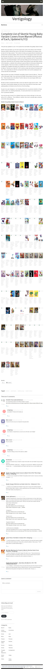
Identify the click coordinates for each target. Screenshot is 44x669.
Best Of (2, 627)
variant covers (29, 391)
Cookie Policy (23, 666)
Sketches (10, 645)
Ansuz (2, 43)
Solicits (2, 647)
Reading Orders (3, 642)
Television (11, 647)
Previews (10, 639)
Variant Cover (7, 31)
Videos (2, 659)
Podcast (2, 639)
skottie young (21, 391)
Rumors (2, 645)
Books (10, 627)
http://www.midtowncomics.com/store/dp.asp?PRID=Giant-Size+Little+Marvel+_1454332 (24, 531)
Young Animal (10, 659)
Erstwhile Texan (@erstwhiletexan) (14, 400)
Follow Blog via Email (7, 603)
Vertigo (10, 655)
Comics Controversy (3, 631)
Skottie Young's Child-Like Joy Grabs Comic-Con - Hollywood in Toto (23, 484)
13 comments (17, 43)
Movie (2, 636)
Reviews (10, 641)
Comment (39, 591)
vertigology (10, 410)
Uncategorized (12, 650)
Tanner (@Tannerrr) (11, 496)
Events (2, 634)
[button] (3, 112)
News (10, 636)
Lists (2, 31)
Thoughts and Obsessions (3, 651)
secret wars (13, 391)
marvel (7, 391)
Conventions (11, 630)
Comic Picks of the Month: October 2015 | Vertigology (19, 538)
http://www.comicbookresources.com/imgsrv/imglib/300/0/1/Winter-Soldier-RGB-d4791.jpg (24, 403)
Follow (3, 616)
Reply (4, 404)
